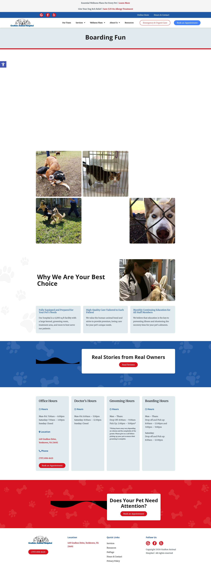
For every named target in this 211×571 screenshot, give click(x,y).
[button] (41, 15)
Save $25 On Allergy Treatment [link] (118, 9)
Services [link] (79, 23)
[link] (3, 64)
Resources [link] (129, 23)
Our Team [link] (66, 23)
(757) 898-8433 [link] (46, 458)
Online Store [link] (143, 15)
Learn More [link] (124, 3)
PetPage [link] (110, 552)
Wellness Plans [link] (96, 23)
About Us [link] (114, 23)
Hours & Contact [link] (161, 15)
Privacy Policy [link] (113, 561)
